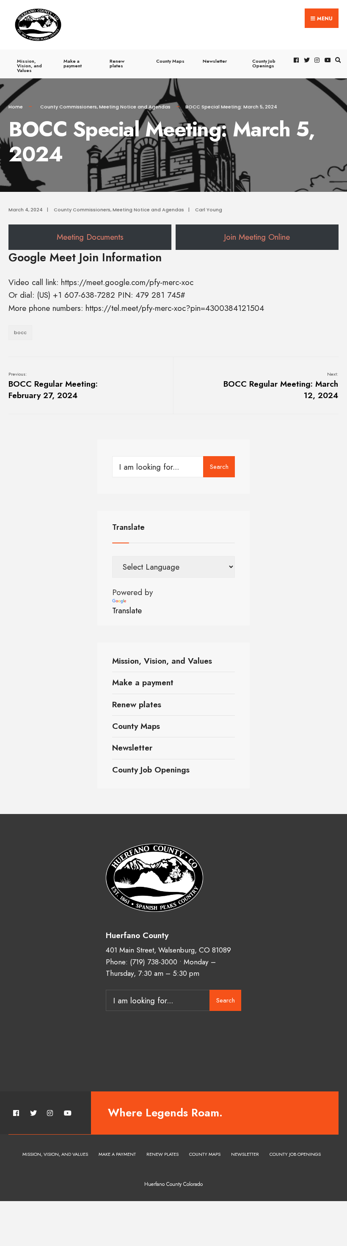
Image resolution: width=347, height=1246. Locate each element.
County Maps (170, 61)
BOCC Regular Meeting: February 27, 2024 (53, 386)
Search (219, 466)
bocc (20, 332)
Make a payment (72, 63)
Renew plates (117, 63)
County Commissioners (68, 106)
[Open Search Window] (336, 60)
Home (15, 106)
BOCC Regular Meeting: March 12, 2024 (280, 386)
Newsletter (215, 61)
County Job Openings (263, 63)
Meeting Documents (90, 237)
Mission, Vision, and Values (29, 66)
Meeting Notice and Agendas (135, 106)
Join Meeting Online (257, 237)
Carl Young (208, 209)
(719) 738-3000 (153, 962)
